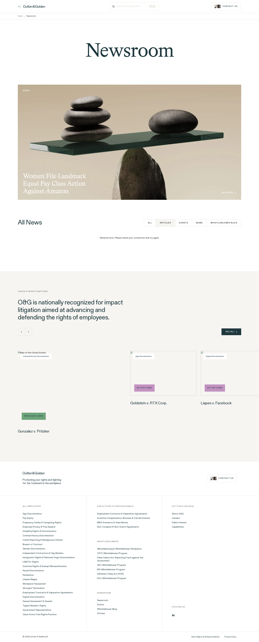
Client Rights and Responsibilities (205, 637)
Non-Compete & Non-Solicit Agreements (118, 527)
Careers (176, 518)
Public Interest (179, 523)
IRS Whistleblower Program (111, 570)
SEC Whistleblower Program (111, 565)
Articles (101, 613)
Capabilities (178, 527)
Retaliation (28, 575)
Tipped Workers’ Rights (34, 606)
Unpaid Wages (30, 579)
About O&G (178, 514)
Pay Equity (28, 518)
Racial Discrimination (33, 571)
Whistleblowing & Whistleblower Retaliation (119, 549)
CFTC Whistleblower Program (112, 553)
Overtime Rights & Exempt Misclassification (45, 566)
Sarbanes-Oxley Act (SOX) (110, 574)
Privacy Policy (230, 637)
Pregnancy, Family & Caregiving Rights (42, 523)
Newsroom (102, 600)
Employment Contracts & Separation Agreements (48, 593)
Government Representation (37, 610)
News (199, 223)
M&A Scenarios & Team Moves (112, 523)
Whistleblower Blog (224, 223)
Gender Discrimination (34, 549)
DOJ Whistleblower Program (111, 578)
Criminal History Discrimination (38, 536)
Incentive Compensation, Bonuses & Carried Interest (123, 518)
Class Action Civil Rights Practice (40, 615)
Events (183, 223)
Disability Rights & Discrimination (39, 531)
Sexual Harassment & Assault (37, 601)
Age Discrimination (32, 514)
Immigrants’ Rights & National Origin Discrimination (49, 558)
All (150, 223)
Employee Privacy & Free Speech (39, 527)
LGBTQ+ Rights (31, 562)
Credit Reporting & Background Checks (43, 540)
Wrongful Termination (34, 588)
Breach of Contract (32, 544)
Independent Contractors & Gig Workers (43, 553)
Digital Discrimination (34, 597)
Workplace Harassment (34, 584)
